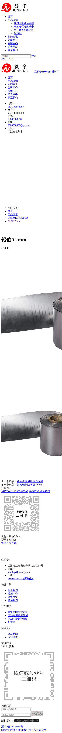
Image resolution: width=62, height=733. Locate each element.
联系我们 (13, 50)
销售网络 (13, 46)
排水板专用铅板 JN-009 (30, 481)
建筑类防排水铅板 (24, 23)
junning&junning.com (19, 572)
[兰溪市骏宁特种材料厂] (17, 11)
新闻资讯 (13, 36)
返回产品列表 (9, 543)
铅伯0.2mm (14, 221)
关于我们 (13, 590)
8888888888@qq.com (19, 125)
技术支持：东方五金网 (33, 730)
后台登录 (15, 730)
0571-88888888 (16, 106)
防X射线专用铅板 (24, 30)
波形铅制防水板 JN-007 (30, 484)
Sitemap (5, 730)
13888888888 (15, 119)
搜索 (33, 56)
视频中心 (13, 43)
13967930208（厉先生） (21, 578)
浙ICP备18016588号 (12, 726)
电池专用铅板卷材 (24, 26)
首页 (10, 16)
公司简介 (13, 40)
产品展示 (13, 20)
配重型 (18, 33)
